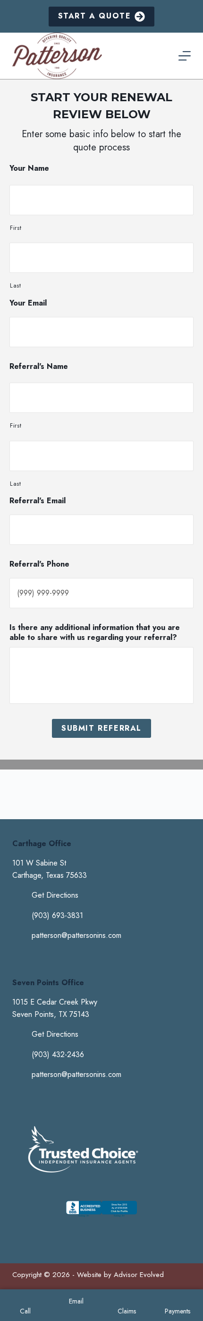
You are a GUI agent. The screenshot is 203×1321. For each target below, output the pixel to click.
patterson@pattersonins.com (76, 935)
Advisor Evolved (139, 1274)
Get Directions (55, 895)
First (15, 227)
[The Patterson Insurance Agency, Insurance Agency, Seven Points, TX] (101, 1217)
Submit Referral (101, 728)
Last (15, 285)
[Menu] (184, 56)
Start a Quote (94, 15)
